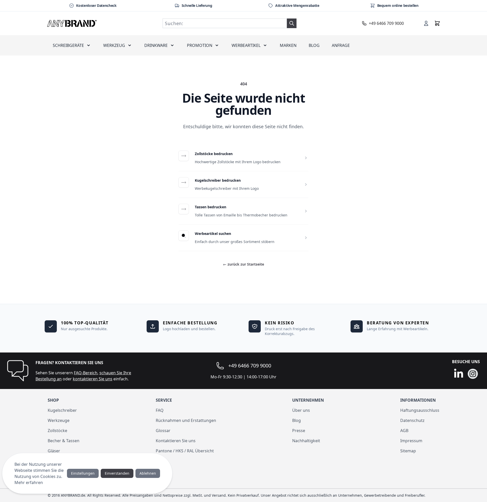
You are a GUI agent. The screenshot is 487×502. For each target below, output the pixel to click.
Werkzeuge (58, 420)
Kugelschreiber (62, 410)
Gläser (54, 451)
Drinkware (156, 45)
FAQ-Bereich (85, 373)
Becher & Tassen (63, 440)
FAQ (160, 410)
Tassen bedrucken (210, 206)
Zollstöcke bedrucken (214, 153)
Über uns (301, 410)
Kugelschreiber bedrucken (218, 180)
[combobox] (225, 23)
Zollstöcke (57, 430)
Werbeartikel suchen (213, 233)
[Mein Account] (426, 23)
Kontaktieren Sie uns (176, 440)
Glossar (163, 430)
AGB (404, 430)
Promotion (199, 45)
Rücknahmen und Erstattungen (186, 420)
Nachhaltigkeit (306, 440)
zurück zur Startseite (243, 264)
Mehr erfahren (28, 482)
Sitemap (408, 451)
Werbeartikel (246, 45)
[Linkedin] (459, 374)
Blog (314, 45)
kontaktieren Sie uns (92, 379)
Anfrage (341, 45)
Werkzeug (114, 45)
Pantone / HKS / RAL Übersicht (185, 451)
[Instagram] (473, 374)
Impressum (411, 440)
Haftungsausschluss (419, 410)
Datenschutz (412, 420)
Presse (298, 430)
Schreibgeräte (68, 45)
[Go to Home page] (72, 23)
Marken (288, 45)
